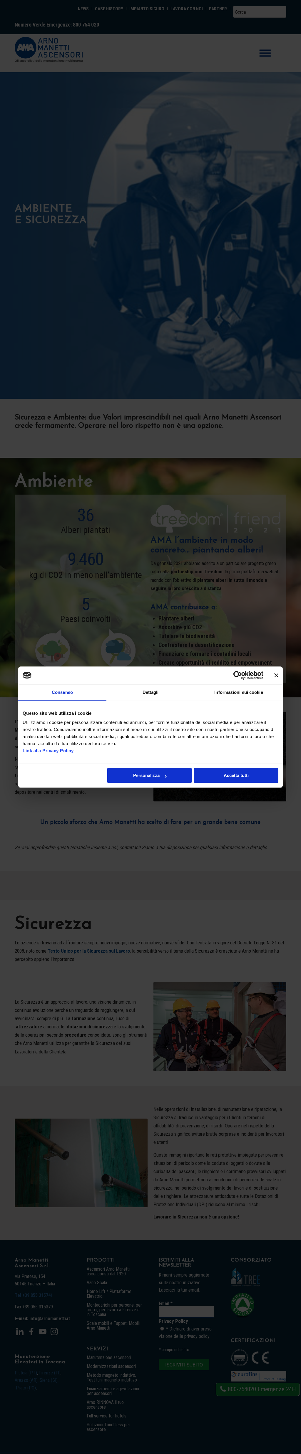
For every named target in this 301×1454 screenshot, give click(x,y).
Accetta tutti (236, 775)
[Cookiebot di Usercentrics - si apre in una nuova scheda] (237, 675)
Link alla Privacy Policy (48, 750)
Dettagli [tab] (151, 692)
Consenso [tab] (62, 692)
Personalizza (146, 775)
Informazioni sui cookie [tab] (238, 692)
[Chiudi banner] (276, 675)
